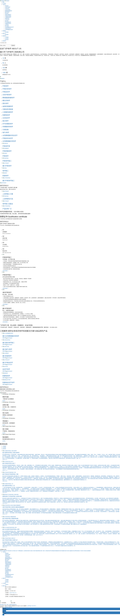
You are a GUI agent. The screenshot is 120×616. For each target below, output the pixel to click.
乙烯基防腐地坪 (8, 17)
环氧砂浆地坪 (7, 7)
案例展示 (4, 30)
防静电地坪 (7, 18)
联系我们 (4, 40)
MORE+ (4, 400)
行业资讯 (6, 38)
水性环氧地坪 (7, 9)
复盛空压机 (72, 550)
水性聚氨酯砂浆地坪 (9, 29)
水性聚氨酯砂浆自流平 (9, 27)
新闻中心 (4, 578)
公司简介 (6, 584)
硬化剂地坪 (7, 12)
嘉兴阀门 (41, 550)
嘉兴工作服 (45, 550)
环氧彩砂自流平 (8, 28)
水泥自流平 (7, 19)
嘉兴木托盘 (8, 550)
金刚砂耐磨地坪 (8, 14)
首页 (3, 2)
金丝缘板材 (88, 550)
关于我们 (4, 3)
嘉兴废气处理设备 (51, 550)
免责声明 (10, 607)
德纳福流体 (57, 550)
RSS (5, 604)
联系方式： (4, 585)
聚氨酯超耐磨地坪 (8, 10)
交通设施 (6, 24)
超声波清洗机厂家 (78, 550)
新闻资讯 (4, 35)
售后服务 (6, 34)
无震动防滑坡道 (8, 15)
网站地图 (2, 604)
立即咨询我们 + (5, 270)
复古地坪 (6, 20)
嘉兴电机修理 (36, 550)
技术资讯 (6, 39)
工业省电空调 (25, 550)
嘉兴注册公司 (31, 550)
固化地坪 (6, 13)
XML (8, 604)
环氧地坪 (6, 5)
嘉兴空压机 (67, 550)
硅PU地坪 (7, 25)
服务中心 (4, 33)
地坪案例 (6, 32)
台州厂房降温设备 (19, 550)
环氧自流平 (7, 8)
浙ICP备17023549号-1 (31, 605)
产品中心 (4, 4)
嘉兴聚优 (6, 607)
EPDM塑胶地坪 (8, 22)
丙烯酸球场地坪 (8, 23)
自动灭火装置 (3, 550)
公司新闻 (6, 37)
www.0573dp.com (12, 592)
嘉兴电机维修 (62, 550)
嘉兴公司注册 (13, 550)
